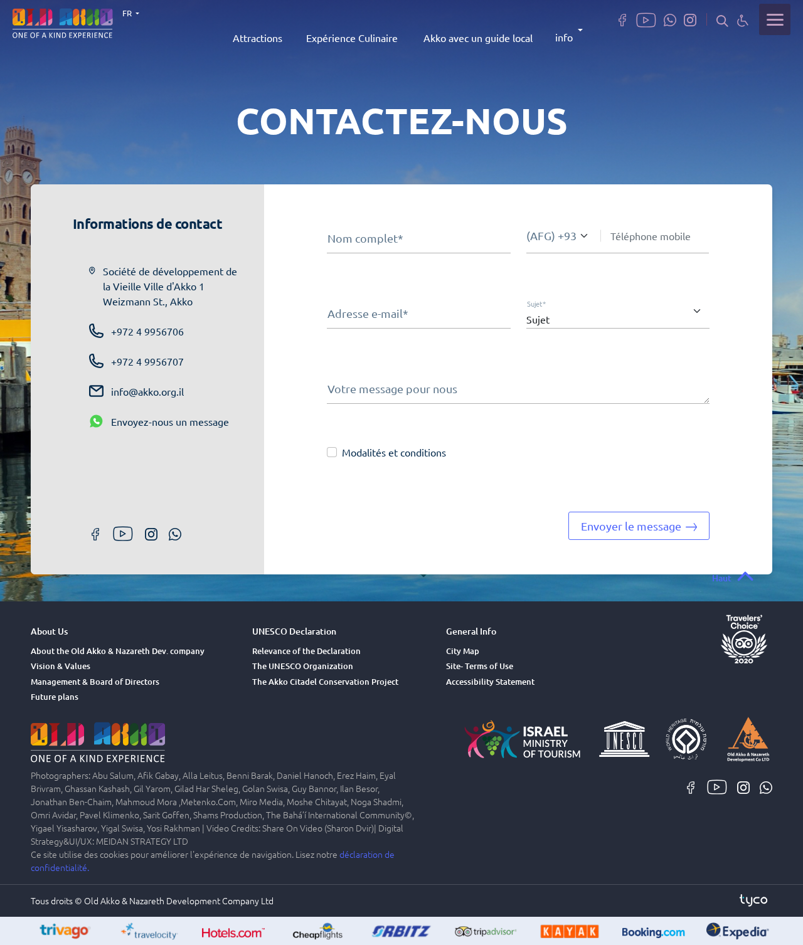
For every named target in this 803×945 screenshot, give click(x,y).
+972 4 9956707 (147, 361)
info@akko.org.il (147, 391)
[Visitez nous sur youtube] (646, 19)
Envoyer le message (632, 525)
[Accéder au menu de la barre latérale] (774, 19)
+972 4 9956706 (147, 331)
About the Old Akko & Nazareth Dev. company (118, 651)
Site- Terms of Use (479, 666)
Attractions (257, 37)
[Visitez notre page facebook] (622, 19)
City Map (462, 651)
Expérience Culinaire (352, 37)
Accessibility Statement (490, 681)
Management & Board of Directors (95, 681)
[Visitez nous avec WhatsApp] (670, 19)
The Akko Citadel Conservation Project (325, 681)
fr (128, 13)
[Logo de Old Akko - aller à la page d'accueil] (63, 21)
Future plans (54, 696)
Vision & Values (60, 666)
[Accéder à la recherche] (722, 20)
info (564, 37)
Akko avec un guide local (478, 37)
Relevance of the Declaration (306, 651)
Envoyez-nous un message (170, 421)
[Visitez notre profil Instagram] (690, 19)
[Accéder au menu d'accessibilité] (743, 20)
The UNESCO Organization (302, 666)
